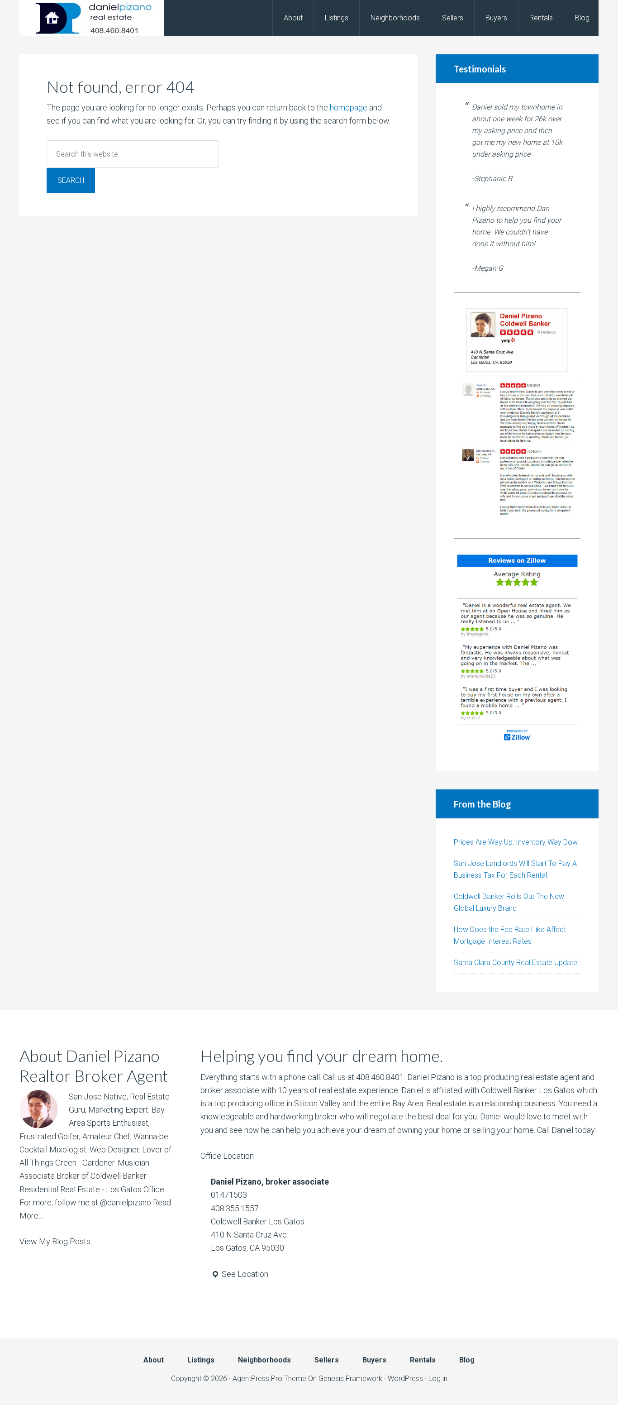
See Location (244, 1274)
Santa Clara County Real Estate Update (515, 962)
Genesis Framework (350, 1378)
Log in (437, 1378)
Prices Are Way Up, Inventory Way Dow (516, 842)
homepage (348, 107)
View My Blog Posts (54, 1241)
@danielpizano (125, 1202)
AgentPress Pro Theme (269, 1378)
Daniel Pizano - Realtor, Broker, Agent (91, 18)
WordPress (405, 1378)
